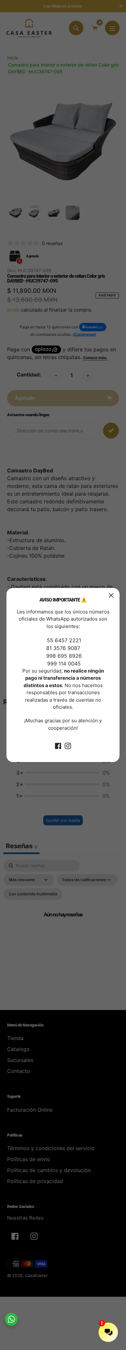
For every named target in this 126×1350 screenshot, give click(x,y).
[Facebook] (58, 745)
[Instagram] (68, 745)
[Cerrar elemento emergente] (111, 595)
